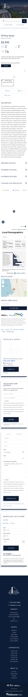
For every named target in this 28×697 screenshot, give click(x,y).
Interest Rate (6, 539)
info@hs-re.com (15, 605)
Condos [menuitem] (14, 632)
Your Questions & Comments (10, 461)
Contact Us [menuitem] (14, 678)
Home (2, 329)
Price (4, 527)
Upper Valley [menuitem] (14, 634)
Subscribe (11, 419)
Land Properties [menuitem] (14, 636)
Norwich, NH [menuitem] (14, 655)
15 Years (12, 523)
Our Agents (5, 372)
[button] (24, 21)
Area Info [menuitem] (14, 676)
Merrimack (15, 329)
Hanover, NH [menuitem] (14, 653)
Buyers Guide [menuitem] (14, 673)
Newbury (22, 329)
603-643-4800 (9, 360)
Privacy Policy (8, 413)
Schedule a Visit (19, 434)
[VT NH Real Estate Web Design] (14, 694)
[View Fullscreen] (3, 286)
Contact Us (11, 369)
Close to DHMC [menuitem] (14, 641)
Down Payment (6, 533)
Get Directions (14, 308)
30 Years (6, 523)
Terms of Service (7, 505)
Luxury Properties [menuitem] (14, 638)
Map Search (21, 24)
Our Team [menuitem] (14, 671)
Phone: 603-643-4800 (14, 616)
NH (11, 329)
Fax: (14, 619)
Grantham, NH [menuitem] (14, 659)
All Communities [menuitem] (14, 661)
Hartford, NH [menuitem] (14, 657)
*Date (4, 449)
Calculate (11, 548)
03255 (4, 331)
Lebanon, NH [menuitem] (14, 651)
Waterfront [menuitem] (14, 630)
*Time (4, 455)
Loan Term (5, 520)
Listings (7, 329)
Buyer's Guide (9, 24)
